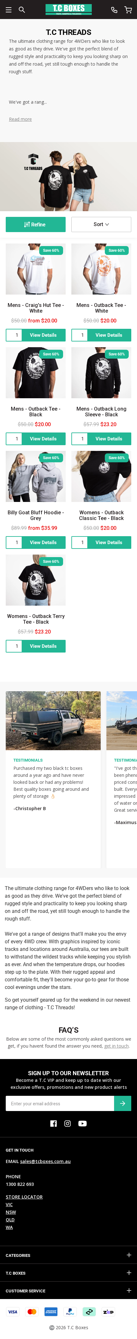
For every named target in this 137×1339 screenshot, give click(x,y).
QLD (10, 1220)
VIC (9, 1204)
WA (9, 1227)
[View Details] (36, 335)
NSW (11, 1212)
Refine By (36, 224)
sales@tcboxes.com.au (45, 1161)
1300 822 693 (20, 1184)
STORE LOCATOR (24, 1197)
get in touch (116, 1046)
